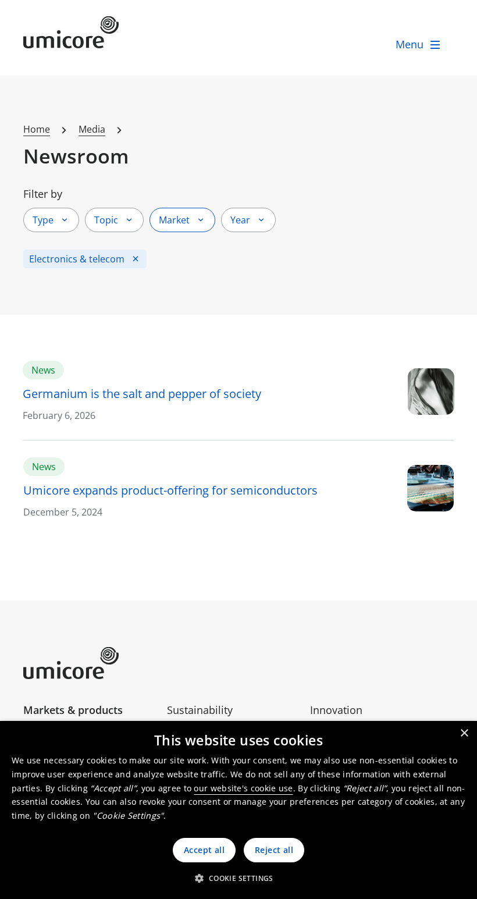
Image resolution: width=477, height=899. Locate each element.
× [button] (464, 733)
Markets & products (73, 710)
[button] (238, 878)
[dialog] (238, 810)
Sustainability (200, 710)
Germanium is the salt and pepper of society (142, 393)
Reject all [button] (274, 849)
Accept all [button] (204, 849)
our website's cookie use (243, 788)
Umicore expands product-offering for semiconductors (170, 490)
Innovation (336, 710)
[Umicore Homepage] (90, 663)
